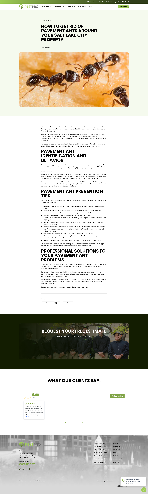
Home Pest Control (100, 443)
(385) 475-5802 (27, 464)
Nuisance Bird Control (100, 452)
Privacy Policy (101, 481)
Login (94, 2)
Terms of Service (111, 481)
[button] (47, 7)
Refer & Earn (87, 2)
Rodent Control (98, 456)
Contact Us (109, 2)
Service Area (71, 7)
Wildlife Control (99, 449)
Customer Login (117, 459)
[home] (28, 6)
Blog (90, 7)
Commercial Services (100, 446)
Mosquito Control (99, 459)
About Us (101, 2)
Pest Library (82, 7)
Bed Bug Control (99, 462)
